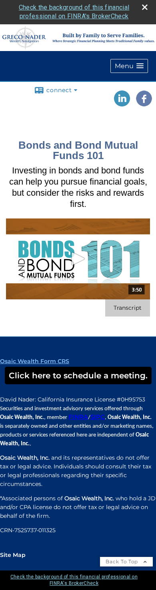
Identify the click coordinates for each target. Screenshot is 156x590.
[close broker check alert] (145, 7)
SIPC (97, 417)
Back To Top (123, 561)
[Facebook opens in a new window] (144, 103)
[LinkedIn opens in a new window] (122, 103)
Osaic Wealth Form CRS (34, 361)
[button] (129, 66)
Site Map (13, 555)
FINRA (78, 417)
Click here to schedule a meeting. (78, 375)
